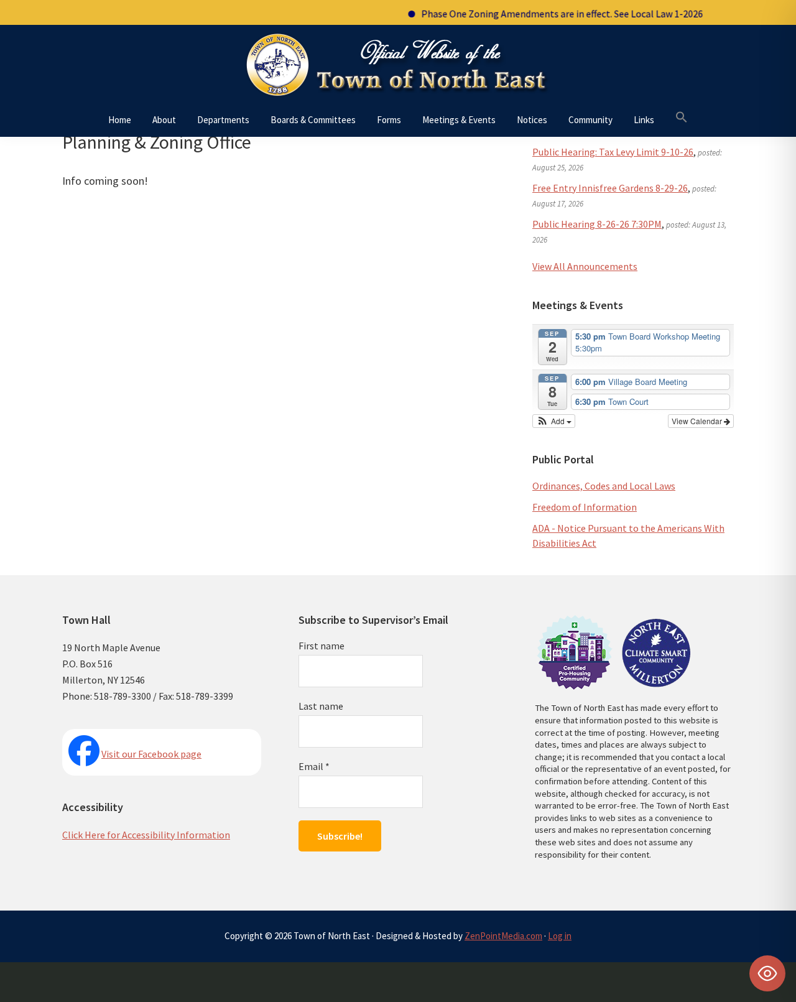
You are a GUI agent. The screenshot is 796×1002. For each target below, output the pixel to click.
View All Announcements (584, 266)
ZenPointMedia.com (503, 936)
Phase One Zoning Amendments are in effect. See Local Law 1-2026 (549, 13)
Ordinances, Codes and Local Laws (603, 486)
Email (314, 766)
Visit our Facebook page (151, 754)
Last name (320, 706)
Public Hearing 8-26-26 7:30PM (597, 224)
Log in (560, 936)
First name (321, 645)
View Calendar (698, 420)
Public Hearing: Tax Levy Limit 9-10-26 (612, 152)
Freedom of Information (584, 507)
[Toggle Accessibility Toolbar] (767, 973)
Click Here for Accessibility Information (146, 834)
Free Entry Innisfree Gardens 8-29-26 (610, 188)
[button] (681, 117)
